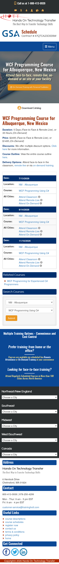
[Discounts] (21, 10)
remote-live (20, 165)
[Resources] (37, 10)
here (4, 157)
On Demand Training (27, 360)
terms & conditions (14, 531)
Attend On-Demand (29, 203)
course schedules (14, 522)
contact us (10, 528)
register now (11, 525)
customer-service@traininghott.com (20, 507)
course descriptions (15, 518)
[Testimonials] (16, 10)
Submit (11, 318)
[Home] (43, 10)
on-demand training (43, 165)
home (8, 538)
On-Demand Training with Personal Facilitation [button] (30, 87)
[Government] (32, 10)
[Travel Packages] (26, 10)
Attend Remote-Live (29, 200)
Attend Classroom (28, 196)
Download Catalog (31, 108)
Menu (51, 46)
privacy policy (12, 535)
